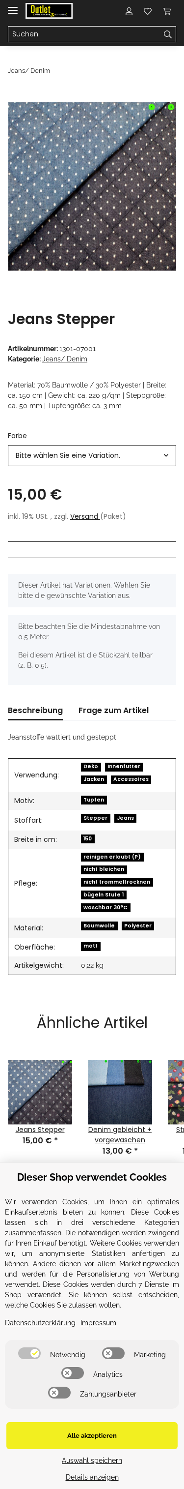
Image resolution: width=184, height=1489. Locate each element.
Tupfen (93, 800)
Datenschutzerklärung (40, 1323)
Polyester (138, 925)
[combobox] (92, 455)
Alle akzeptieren (92, 1435)
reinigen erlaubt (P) (112, 857)
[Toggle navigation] (13, 6)
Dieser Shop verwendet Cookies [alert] (92, 1177)
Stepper (95, 818)
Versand (85, 516)
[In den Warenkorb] (16, 96)
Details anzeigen (92, 1477)
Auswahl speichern (92, 1460)
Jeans (125, 818)
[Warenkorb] (167, 11)
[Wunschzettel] (147, 11)
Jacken (93, 779)
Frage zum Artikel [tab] (114, 710)
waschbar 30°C (105, 907)
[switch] (29, 1353)
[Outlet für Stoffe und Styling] (49, 11)
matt (90, 946)
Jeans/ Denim (64, 359)
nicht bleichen (103, 869)
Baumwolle (99, 925)
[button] (129, 11)
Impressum (98, 1323)
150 (87, 838)
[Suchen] (168, 34)
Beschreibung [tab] (35, 710)
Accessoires (131, 779)
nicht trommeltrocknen (116, 882)
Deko (90, 766)
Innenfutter (123, 766)
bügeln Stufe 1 (103, 894)
